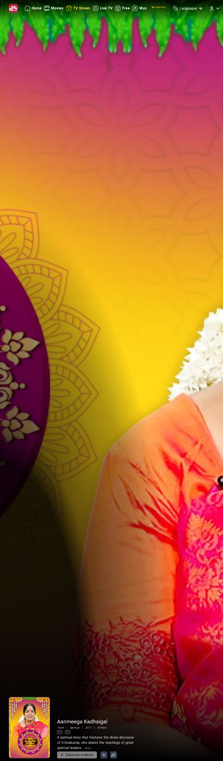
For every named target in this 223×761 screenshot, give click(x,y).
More (88, 748)
